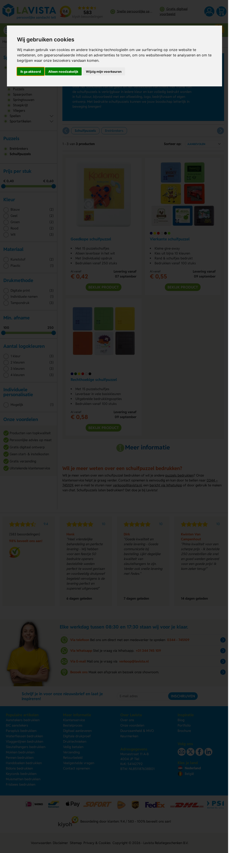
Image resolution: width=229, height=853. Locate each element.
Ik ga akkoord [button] (30, 71)
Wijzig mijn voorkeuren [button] (104, 71)
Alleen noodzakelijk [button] (63, 71)
